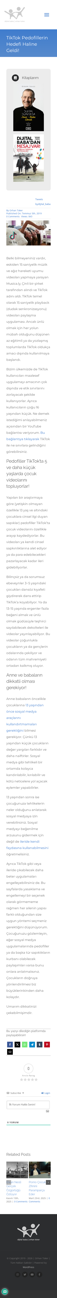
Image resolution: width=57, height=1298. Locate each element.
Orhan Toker (16, 210)
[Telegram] (32, 1044)
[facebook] (39, 1274)
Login (47, 1093)
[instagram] (17, 1274)
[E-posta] (10, 1051)
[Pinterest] (47, 1044)
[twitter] (25, 1274)
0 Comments (13, 216)
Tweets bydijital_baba (43, 202)
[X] (17, 1044)
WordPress (28, 1267)
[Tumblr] (39, 1044)
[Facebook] (10, 1044)
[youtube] (32, 1274)
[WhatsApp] (24, 1044)
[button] (8, 1182)
